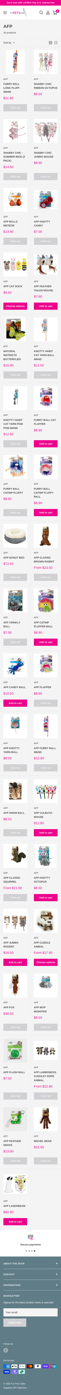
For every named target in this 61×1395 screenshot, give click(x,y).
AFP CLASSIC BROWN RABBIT (44, 559)
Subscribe (14, 1322)
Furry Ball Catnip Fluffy (13, 490)
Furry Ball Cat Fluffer (45, 421)
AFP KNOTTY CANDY (42, 223)
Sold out (15, 107)
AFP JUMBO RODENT (10, 944)
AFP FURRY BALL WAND (45, 750)
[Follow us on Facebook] (5, 1350)
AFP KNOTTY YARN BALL (11, 750)
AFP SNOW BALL (14, 812)
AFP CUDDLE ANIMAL (42, 944)
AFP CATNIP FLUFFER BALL (43, 624)
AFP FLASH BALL (14, 1072)
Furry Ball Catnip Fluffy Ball (44, 492)
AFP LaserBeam (14, 1205)
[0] (55, 13)
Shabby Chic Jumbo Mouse (43, 154)
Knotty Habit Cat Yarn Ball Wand (44, 355)
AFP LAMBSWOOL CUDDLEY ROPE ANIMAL (45, 1076)
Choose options (15, 306)
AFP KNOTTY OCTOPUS (42, 879)
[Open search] (41, 13)
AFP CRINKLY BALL (11, 624)
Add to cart (45, 306)
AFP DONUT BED (13, 557)
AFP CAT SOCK (12, 286)
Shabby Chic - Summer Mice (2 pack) (14, 156)
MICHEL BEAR (43, 1141)
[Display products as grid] (50, 42)
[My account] (48, 13)
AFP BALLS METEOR (10, 223)
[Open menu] (5, 12)
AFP (5, 79)
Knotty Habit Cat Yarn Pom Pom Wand (13, 423)
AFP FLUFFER (42, 687)
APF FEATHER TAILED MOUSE (43, 288)
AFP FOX (8, 1007)
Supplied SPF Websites (15, 1387)
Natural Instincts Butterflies (12, 355)
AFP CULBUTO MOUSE (43, 814)
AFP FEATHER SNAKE (12, 1143)
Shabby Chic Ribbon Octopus (45, 85)
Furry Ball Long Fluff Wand (11, 87)
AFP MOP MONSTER (40, 1009)
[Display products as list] (56, 42)
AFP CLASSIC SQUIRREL (11, 879)
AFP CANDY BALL (14, 687)
